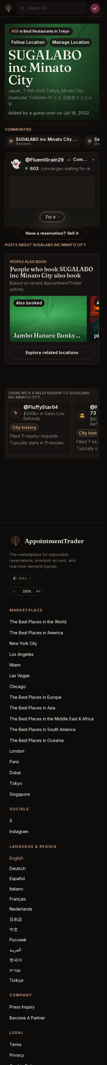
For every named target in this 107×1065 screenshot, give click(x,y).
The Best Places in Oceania (37, 740)
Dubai (15, 772)
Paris (14, 761)
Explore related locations (52, 352)
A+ (38, 591)
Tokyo (16, 783)
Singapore (20, 794)
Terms (16, 1044)
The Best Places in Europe (36, 697)
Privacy (17, 1055)
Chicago (18, 686)
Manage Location (70, 42)
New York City (23, 643)
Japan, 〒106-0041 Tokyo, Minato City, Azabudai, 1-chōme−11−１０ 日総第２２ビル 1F (50, 97)
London (17, 750)
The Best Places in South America (42, 729)
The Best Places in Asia (32, 707)
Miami (15, 664)
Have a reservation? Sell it (52, 233)
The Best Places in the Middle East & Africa (52, 718)
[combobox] (54, 8)
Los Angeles (22, 654)
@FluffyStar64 (40, 407)
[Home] (8, 8)
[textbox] (52, 192)
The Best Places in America (36, 632)
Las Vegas (20, 675)
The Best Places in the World (38, 621)
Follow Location (28, 42)
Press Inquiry (22, 1006)
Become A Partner (27, 1017)
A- (14, 591)
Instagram (19, 831)
